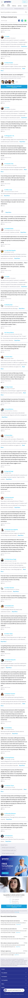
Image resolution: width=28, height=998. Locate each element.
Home (2, 8)
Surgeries (25, 5)
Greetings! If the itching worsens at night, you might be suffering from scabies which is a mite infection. (13, 639)
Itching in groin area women (8, 847)
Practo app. (17, 912)
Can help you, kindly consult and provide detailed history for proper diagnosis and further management (14, 415)
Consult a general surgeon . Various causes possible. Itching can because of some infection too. (13, 68)
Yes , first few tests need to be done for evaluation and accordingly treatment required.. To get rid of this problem (14, 477)
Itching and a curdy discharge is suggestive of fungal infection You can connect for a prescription (13, 393)
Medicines (14, 5)
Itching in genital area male (8, 853)
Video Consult (8, 5)
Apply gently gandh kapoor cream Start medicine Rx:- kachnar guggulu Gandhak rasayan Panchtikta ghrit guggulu (14, 665)
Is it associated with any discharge (12, 308)
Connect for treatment (10, 591)
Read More (18, 924)
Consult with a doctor (9, 8)
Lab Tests (19, 5)
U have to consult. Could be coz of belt (13, 232)
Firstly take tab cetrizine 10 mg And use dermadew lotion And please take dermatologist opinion (14, 169)
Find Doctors (2, 5)
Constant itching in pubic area (9, 850)
